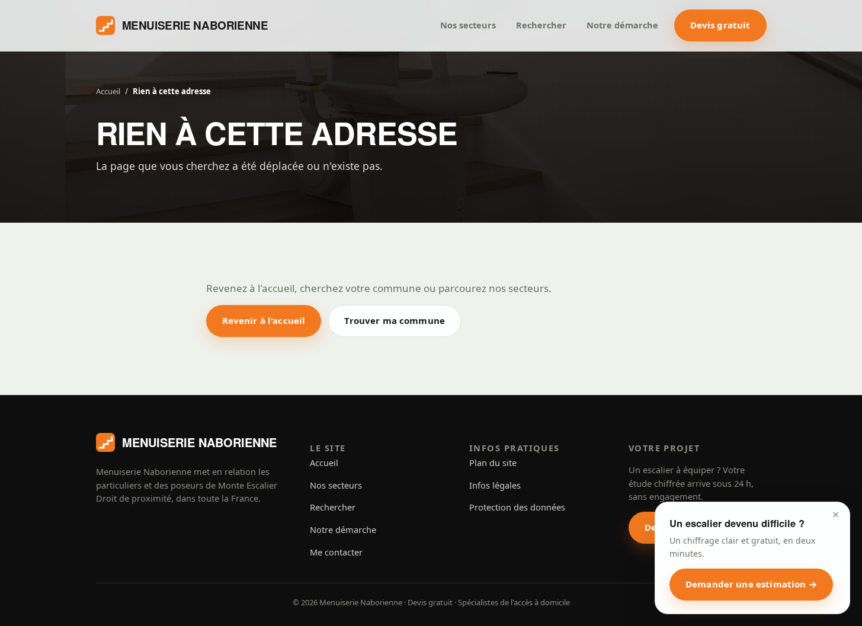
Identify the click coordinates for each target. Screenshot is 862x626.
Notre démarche (622, 25)
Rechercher (541, 25)
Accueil (108, 91)
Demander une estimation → (751, 584)
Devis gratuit (720, 25)
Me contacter (336, 552)
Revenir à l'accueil (264, 320)
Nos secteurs (468, 25)
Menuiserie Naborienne (195, 25)
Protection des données (517, 507)
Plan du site (493, 462)
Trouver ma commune (394, 320)
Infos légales (495, 485)
